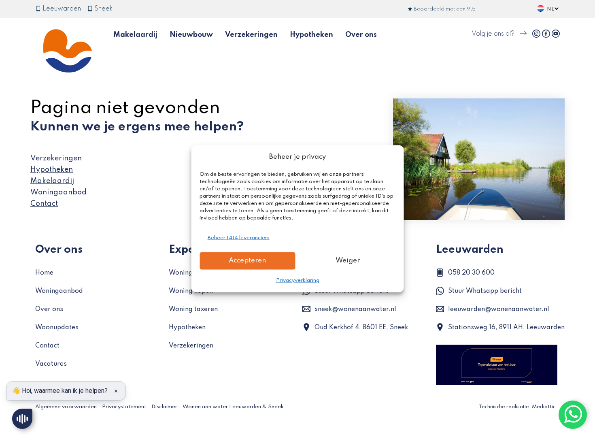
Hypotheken (311, 34)
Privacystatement (124, 406)
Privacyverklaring (297, 280)
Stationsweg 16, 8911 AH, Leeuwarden (506, 327)
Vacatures (51, 364)
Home (44, 273)
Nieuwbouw (191, 34)
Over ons (361, 34)
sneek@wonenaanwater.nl (355, 309)
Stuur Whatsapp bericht (485, 291)
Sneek (103, 9)
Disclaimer (164, 406)
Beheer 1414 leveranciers (239, 237)
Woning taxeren (193, 309)
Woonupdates (57, 327)
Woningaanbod (58, 192)
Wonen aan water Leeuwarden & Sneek (233, 406)
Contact (44, 203)
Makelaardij (135, 34)
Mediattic (544, 406)
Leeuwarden (61, 9)
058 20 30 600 (471, 273)
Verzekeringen (251, 34)
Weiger (348, 260)
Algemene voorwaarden (66, 406)
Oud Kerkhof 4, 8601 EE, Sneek (361, 327)
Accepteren (247, 260)
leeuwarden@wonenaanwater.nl (498, 309)
